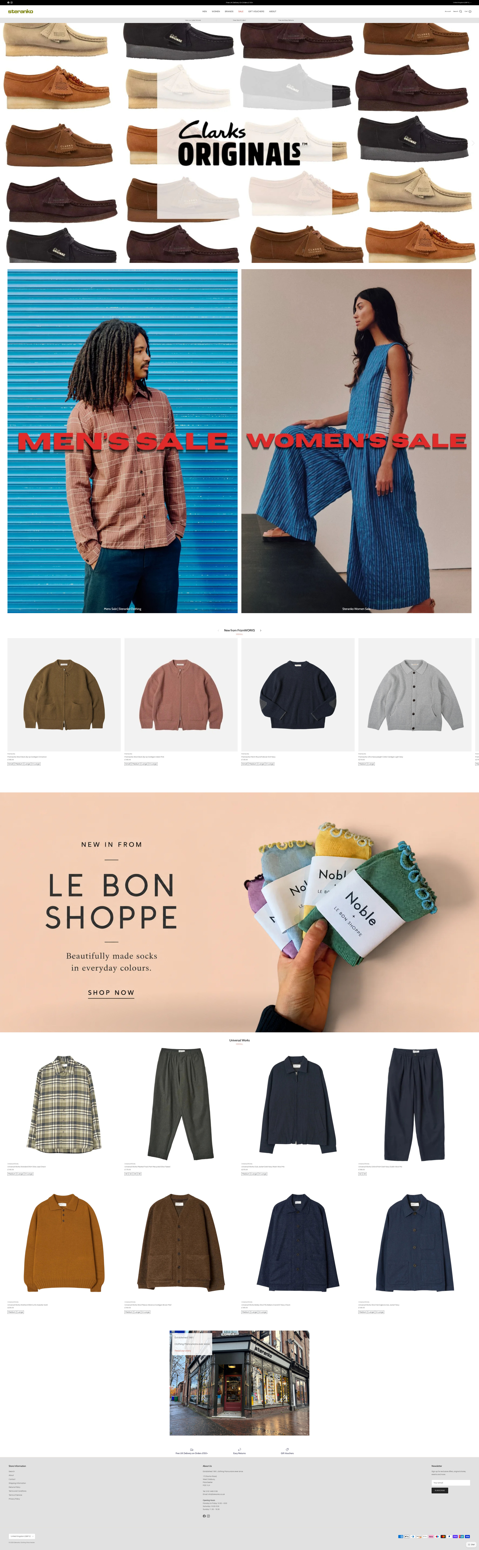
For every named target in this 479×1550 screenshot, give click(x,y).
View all (239, 634)
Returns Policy (14, 1487)
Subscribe (440, 1490)
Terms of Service (15, 1495)
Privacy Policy (14, 1499)
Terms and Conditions (17, 1491)
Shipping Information (17, 1483)
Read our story (183, 1350)
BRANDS (229, 11)
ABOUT (272, 11)
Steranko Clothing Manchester (24, 1542)
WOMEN (216, 11)
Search (12, 1471)
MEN (204, 11)
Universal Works (239, 1040)
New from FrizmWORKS (239, 630)
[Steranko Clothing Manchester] (20, 11)
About (11, 1475)
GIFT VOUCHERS (256, 11)
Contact (12, 1479)
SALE (240, 11)
